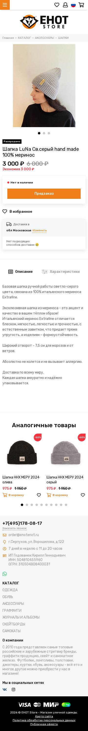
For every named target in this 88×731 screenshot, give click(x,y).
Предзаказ (44, 194)
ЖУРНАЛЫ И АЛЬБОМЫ (21, 617)
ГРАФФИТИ (12, 611)
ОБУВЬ (7, 597)
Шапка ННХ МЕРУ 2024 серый (64, 479)
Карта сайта (44, 716)
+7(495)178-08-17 (22, 523)
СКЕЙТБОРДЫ (13, 624)
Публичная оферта (44, 724)
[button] (39, 133)
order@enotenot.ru (24, 535)
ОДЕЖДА (10, 590)
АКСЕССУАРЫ (13, 604)
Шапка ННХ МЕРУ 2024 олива (20, 479)
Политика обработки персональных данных (44, 720)
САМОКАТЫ (11, 631)
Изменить (40, 230)
